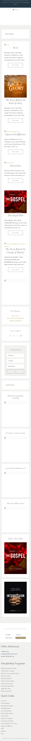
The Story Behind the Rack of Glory (16, 101)
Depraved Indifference (15, 134)
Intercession (15, 165)
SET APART (15, 316)
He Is (15, 47)
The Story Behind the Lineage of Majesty (16, 250)
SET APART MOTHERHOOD (15, 318)
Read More (15, 65)
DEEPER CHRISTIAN (15, 321)
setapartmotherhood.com (9, 654)
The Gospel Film (15, 215)
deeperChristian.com (7, 656)
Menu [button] (17, 9)
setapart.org (5, 651)
